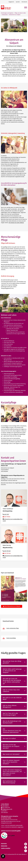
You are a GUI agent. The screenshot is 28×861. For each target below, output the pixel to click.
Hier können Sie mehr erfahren (16, 222)
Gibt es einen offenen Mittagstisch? (9, 706)
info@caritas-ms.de (7, 809)
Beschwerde (24, 1)
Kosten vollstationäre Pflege (12, 628)
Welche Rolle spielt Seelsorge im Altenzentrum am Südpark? (12, 670)
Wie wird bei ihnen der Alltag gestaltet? (12, 662)
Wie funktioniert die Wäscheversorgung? (9, 782)
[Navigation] (25, 7)
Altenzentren (5, 14)
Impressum (4, 843)
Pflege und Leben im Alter (20, 13)
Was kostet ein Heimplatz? (11, 754)
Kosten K (8, 638)
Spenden (18, 1)
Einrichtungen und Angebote (7, 13)
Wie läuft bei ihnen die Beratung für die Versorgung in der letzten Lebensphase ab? (12, 681)
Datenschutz (4, 846)
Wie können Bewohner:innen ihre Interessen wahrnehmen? (12, 730)
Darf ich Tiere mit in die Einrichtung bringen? (10, 714)
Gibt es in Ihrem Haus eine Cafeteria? (11, 690)
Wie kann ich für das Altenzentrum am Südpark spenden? (11, 746)
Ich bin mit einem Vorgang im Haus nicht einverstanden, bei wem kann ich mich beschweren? (12, 772)
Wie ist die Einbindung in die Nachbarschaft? (12, 722)
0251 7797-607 (7, 551)
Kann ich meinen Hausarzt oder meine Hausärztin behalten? (11, 762)
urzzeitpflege (13, 638)
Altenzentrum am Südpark (14, 14)
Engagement (11, 1)
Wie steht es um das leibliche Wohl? (12, 698)
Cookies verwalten (5, 848)
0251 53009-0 (5, 805)
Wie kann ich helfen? (9, 738)
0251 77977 (6, 514)
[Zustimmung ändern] (3, 856)
